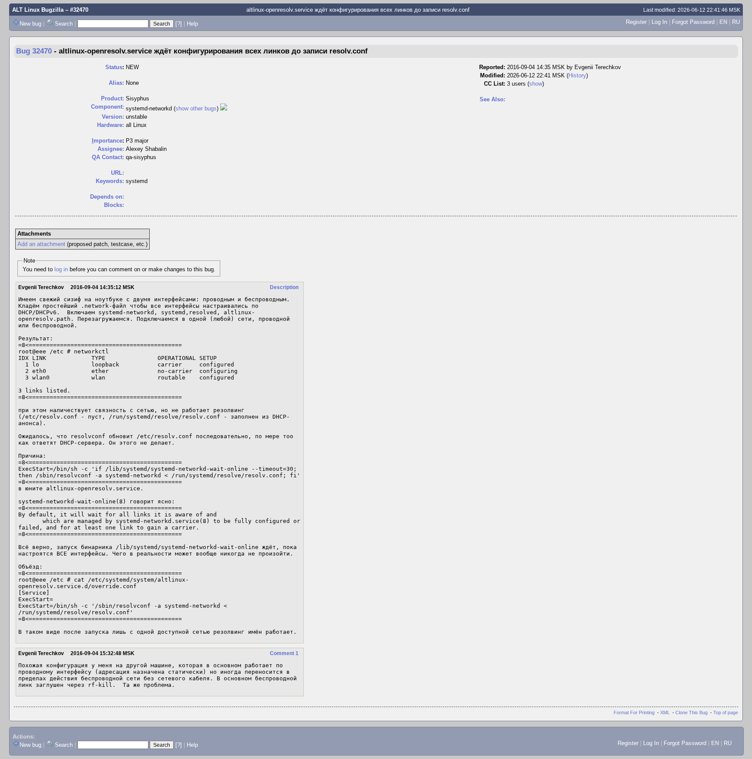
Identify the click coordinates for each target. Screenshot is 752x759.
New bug (30, 23)
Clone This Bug (691, 712)
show (535, 83)
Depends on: (107, 196)
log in (61, 269)
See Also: (492, 99)
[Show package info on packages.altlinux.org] (223, 108)
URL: (117, 173)
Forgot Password (693, 22)
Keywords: (110, 181)
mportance (107, 140)
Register (636, 22)
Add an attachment (41, 244)
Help (192, 23)
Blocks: (114, 205)
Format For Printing (634, 712)
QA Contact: (108, 157)
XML (665, 712)
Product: (112, 98)
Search (64, 23)
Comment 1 (284, 653)
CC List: (494, 83)
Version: (113, 116)
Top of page (725, 712)
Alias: (116, 83)
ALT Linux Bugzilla (38, 10)
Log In (659, 22)
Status (113, 67)
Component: (107, 106)
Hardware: (110, 125)
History (577, 75)
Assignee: (110, 149)
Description (284, 287)
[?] (178, 23)
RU (736, 22)
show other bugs (196, 108)
